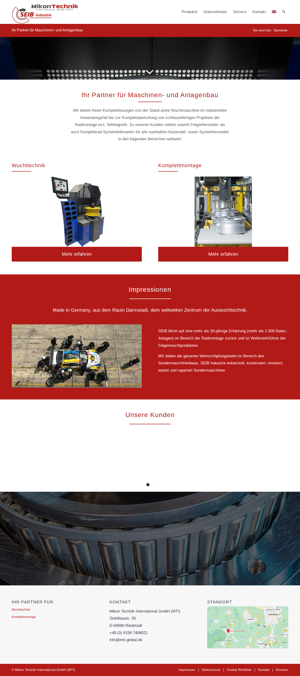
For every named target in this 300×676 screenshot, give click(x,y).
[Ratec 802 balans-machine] (76, 212)
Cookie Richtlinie (239, 670)
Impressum (187, 670)
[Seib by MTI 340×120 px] (45, 12)
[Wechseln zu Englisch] (274, 12)
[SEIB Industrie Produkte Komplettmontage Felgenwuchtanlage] (223, 212)
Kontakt (263, 670)
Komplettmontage (24, 617)
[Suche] (283, 12)
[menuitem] (189, 12)
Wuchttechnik (21, 609)
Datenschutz (211, 670)
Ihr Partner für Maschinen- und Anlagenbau (47, 30)
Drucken (282, 670)
